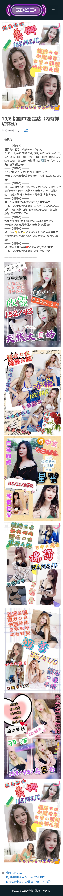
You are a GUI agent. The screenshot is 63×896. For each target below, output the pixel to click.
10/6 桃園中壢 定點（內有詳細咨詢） (26, 877)
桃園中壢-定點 (14, 872)
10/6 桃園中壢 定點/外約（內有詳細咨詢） (29, 881)
